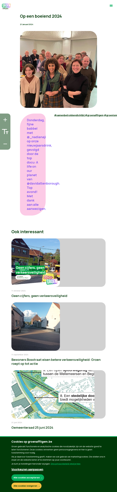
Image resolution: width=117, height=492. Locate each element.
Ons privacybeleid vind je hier (65, 463)
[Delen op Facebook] (4, 130)
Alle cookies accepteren (27, 477)
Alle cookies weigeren (25, 485)
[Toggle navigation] (111, 7)
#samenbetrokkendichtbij (69, 115)
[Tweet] (4, 139)
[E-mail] (4, 147)
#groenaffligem (94, 115)
